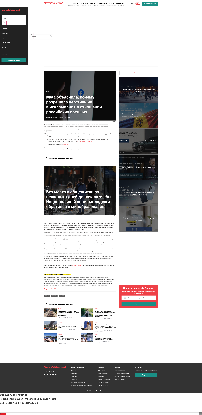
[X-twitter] (47, 374)
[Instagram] (50, 374)
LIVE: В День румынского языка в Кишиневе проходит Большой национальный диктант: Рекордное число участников (68, 338)
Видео (92, 3)
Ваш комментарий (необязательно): (19, 403)
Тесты (111, 3)
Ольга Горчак (98, 342)
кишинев (54, 295)
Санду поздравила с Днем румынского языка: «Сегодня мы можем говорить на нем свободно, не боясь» (105, 326)
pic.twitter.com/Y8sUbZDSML (85, 141)
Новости (74, 3)
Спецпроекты (102, 3)
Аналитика (84, 3)
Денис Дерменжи (51, 117)
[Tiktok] (53, 374)
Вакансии (74, 379)
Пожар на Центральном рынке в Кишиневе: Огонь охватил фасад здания (67, 326)
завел (84, 150)
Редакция (74, 373)
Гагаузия (90, 5)
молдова (62, 295)
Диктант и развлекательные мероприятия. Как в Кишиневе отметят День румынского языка (104, 338)
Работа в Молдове (99, 5)
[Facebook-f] (44, 374)
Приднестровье (81, 5)
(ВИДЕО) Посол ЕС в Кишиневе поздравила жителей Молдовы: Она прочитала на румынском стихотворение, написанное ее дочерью (105, 314)
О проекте (74, 370)
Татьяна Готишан (51, 212)
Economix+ (120, 3)
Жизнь (48, 92)
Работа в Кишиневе (139, 73)
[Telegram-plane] (55, 374)
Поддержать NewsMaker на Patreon (82, 385)
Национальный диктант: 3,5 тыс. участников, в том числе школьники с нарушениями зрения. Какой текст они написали (68, 313)
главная (47, 295)
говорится (52, 134)
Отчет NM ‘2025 (122, 5)
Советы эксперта (111, 5)
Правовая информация (78, 382)
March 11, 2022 (67, 144)
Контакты (74, 376)
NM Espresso (71, 5)
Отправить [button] (3, 414)
